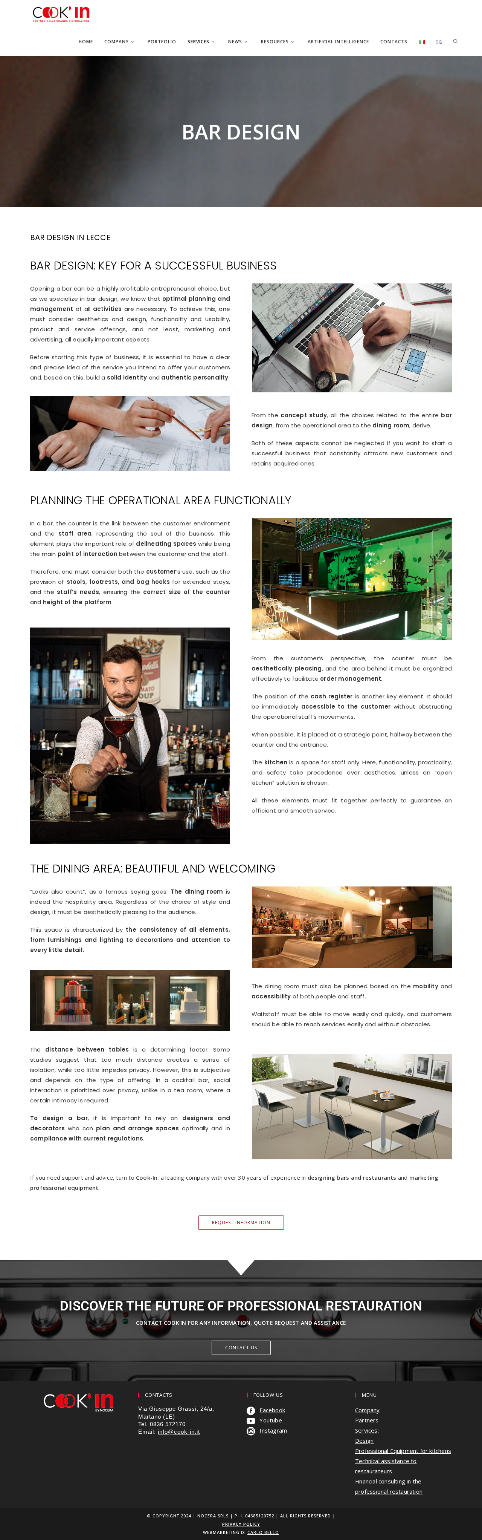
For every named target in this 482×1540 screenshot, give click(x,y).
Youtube (270, 1420)
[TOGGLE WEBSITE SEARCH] (456, 42)
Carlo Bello (263, 1532)
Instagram (273, 1430)
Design (364, 1440)
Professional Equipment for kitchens (403, 1450)
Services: (367, 1430)
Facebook (272, 1410)
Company (367, 1410)
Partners (367, 1420)
